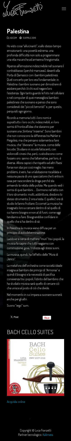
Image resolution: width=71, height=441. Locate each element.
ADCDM (13, 37)
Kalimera (48, 435)
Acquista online (16, 402)
